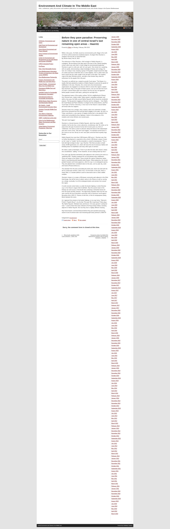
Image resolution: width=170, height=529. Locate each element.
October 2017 (115, 285)
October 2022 (115, 135)
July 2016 (114, 323)
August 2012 (115, 441)
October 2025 (115, 44)
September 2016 (116, 318)
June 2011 (114, 476)
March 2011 (114, 483)
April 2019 (114, 240)
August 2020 (115, 200)
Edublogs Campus (128, 525)
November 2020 (115, 192)
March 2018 (114, 272)
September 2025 (116, 47)
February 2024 (115, 94)
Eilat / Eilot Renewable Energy (47, 69)
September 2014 (116, 378)
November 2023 (115, 102)
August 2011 (114, 471)
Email (41, 139)
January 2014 (115, 398)
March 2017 (114, 303)
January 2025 (115, 67)
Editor (69, 47)
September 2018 (116, 257)
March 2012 (114, 453)
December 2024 (115, 69)
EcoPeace (42, 66)
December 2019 (115, 220)
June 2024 (114, 84)
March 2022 (114, 152)
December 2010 (115, 491)
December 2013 (115, 401)
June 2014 (114, 385)
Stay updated (83, 220)
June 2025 (114, 54)
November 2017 (115, 283)
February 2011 (115, 486)
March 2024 (114, 92)
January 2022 (115, 157)
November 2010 (115, 493)
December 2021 (115, 160)
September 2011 (116, 468)
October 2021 (115, 165)
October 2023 (115, 104)
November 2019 (115, 222)
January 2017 (115, 308)
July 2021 (114, 172)
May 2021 (114, 177)
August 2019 (115, 230)
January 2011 (115, 488)
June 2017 (114, 295)
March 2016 (114, 333)
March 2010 (114, 513)
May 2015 (114, 358)
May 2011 (114, 478)
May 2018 (114, 267)
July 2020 (114, 202)
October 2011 (115, 466)
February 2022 (115, 155)
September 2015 (116, 348)
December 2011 (115, 461)
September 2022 (116, 137)
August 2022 (115, 140)
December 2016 (115, 310)
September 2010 (116, 498)
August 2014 (115, 380)
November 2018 (115, 252)
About (46, 28)
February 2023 (115, 124)
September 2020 (116, 197)
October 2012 (115, 436)
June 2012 (114, 446)
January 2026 (115, 37)
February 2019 (115, 245)
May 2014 (114, 388)
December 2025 (115, 39)
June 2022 (114, 145)
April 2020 (114, 210)
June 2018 (114, 265)
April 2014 (114, 391)
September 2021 (116, 167)
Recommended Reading (68, 28)
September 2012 (116, 438)
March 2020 (114, 212)
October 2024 (115, 74)
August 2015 (115, 350)
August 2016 (115, 320)
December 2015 (115, 340)
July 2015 (114, 353)
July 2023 (114, 112)
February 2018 (115, 275)
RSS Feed (128, 28)
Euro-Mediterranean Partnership (48, 77)
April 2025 (114, 59)
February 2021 (115, 185)
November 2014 (115, 373)
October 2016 (115, 315)
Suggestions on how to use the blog (48, 30)
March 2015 (114, 363)
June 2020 (114, 205)
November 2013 (115, 403)
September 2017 (116, 288)
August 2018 (115, 260)
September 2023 (116, 107)
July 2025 (114, 52)
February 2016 (115, 335)
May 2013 (114, 418)
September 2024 (116, 77)
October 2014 (115, 375)
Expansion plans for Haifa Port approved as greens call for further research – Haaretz (98, 236)
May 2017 (114, 298)
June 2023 (114, 114)
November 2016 (115, 313)
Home (40, 28)
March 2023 (114, 122)
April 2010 (114, 511)
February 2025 (115, 64)
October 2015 (115, 345)
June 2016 (114, 325)
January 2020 (115, 217)
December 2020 (115, 190)
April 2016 (114, 330)
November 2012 (115, 433)
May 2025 (114, 57)
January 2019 (115, 247)
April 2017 (114, 300)
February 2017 (115, 305)
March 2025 (114, 62)
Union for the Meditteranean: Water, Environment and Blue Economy (47, 122)
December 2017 (115, 280)
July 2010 (114, 503)
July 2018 (114, 262)
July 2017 (114, 293)
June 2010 (114, 506)
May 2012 (114, 448)
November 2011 (115, 463)
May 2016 (114, 328)
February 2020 (115, 215)
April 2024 (114, 89)
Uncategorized (73, 217)
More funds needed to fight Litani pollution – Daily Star (70, 235)
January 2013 (115, 428)
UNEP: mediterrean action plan (47, 118)
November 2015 (115, 343)
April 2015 (114, 360)
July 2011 (114, 473)
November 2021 (115, 162)
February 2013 (115, 426)
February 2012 (115, 456)
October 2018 (115, 255)
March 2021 (114, 182)
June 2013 (114, 416)
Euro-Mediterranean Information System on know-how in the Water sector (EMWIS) (48, 73)
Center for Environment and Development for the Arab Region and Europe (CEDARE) (48, 59)
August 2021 (115, 170)
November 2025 (115, 42)
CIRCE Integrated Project (46, 64)
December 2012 (115, 431)
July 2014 (114, 383)
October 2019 (115, 225)
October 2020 (115, 195)
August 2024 (115, 79)
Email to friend (67, 220)
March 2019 (114, 242)
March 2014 (114, 393)
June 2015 (114, 355)
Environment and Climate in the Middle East (67, 5)
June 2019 (114, 235)
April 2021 (114, 180)
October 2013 (115, 406)
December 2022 (115, 130)
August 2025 (115, 49)
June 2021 (114, 175)
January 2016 (115, 338)
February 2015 (115, 365)
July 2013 (114, 413)
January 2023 (115, 127)
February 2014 (115, 396)
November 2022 (115, 132)
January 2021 (115, 187)
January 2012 (115, 458)
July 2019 (114, 232)
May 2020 (114, 207)
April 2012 (114, 451)
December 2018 (115, 250)
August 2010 (115, 501)
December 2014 (115, 370)
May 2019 (114, 237)
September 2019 (116, 227)
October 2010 (115, 496)
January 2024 (115, 97)
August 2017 (115, 290)
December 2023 (115, 99)
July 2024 (114, 82)
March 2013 (114, 423)
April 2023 (114, 119)
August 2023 (115, 109)
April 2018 (114, 270)
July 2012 (114, 443)
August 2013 (115, 411)
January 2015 (115, 368)
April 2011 (114, 481)
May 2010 (114, 508)
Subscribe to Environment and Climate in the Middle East (94, 28)
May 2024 (114, 87)
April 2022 (114, 150)
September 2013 (116, 408)
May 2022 (114, 147)
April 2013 (114, 421)
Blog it (75, 220)
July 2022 (114, 142)
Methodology (54, 28)
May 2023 (114, 117)
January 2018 (115, 278)
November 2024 (115, 72)
